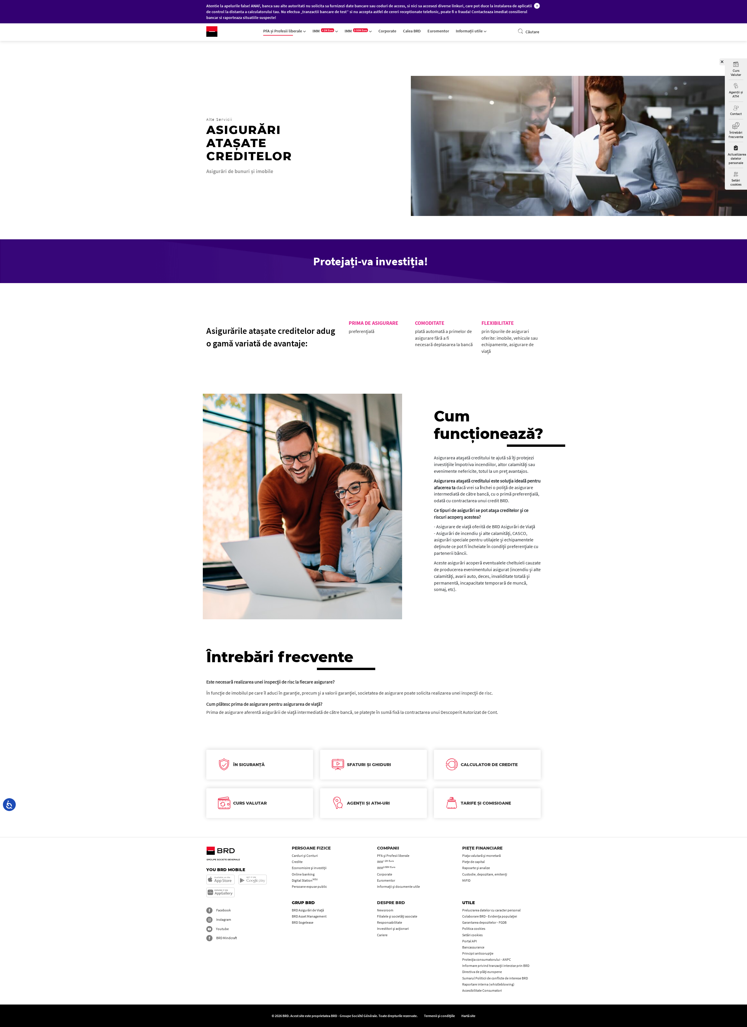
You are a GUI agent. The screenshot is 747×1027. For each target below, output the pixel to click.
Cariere (382, 935)
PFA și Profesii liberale (283, 31)
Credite (297, 861)
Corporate (387, 31)
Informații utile (470, 31)
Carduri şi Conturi (305, 855)
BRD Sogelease (302, 922)
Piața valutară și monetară (481, 855)
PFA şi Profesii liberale (393, 855)
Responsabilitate (389, 922)
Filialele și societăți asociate (397, 916)
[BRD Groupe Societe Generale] (211, 31)
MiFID (466, 880)
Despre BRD (391, 902)
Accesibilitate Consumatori (482, 990)
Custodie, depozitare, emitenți (484, 874)
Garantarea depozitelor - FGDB (484, 922)
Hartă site (468, 1016)
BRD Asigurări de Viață (308, 910)
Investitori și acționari (393, 928)
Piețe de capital (473, 861)
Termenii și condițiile (439, 1016)
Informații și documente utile (398, 886)
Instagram (223, 919)
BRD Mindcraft (226, 938)
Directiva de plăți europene (482, 972)
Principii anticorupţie (477, 953)
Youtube (222, 929)
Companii (388, 848)
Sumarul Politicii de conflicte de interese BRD (495, 978)
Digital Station (305, 880)
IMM (323, 31)
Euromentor (438, 31)
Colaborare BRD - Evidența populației (489, 916)
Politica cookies (473, 928)
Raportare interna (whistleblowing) (488, 984)
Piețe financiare (482, 848)
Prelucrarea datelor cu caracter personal (491, 910)
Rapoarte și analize (476, 868)
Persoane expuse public (309, 886)
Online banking (303, 874)
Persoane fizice (311, 848)
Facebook (223, 910)
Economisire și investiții (309, 868)
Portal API (469, 941)
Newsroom (385, 910)
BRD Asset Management (309, 916)
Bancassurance (473, 947)
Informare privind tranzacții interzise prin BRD (495, 965)
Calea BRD (412, 31)
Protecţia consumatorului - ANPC (486, 959)
